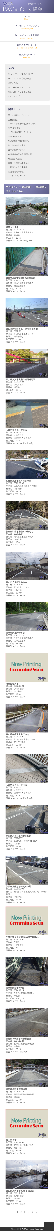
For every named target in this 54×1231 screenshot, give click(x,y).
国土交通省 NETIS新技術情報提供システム (22, 122)
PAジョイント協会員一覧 (19, 78)
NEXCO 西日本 (14, 136)
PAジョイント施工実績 (27, 36)
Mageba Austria (15, 159)
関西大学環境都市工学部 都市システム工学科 (18, 165)
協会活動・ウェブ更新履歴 (19, 92)
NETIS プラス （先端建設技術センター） (20, 130)
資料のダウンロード (27, 46)
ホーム (27, 17)
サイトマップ (14, 96)
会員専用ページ (27, 56)
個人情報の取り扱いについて (20, 87)
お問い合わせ (14, 83)
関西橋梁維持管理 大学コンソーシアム (17, 174)
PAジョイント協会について (20, 74)
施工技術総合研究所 (16, 145)
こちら (19, 191)
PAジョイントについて (27, 27)
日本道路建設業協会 (16, 150)
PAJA (23, 1229)
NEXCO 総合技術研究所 (18, 141)
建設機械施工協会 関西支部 (20, 154)
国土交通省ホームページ (18, 115)
